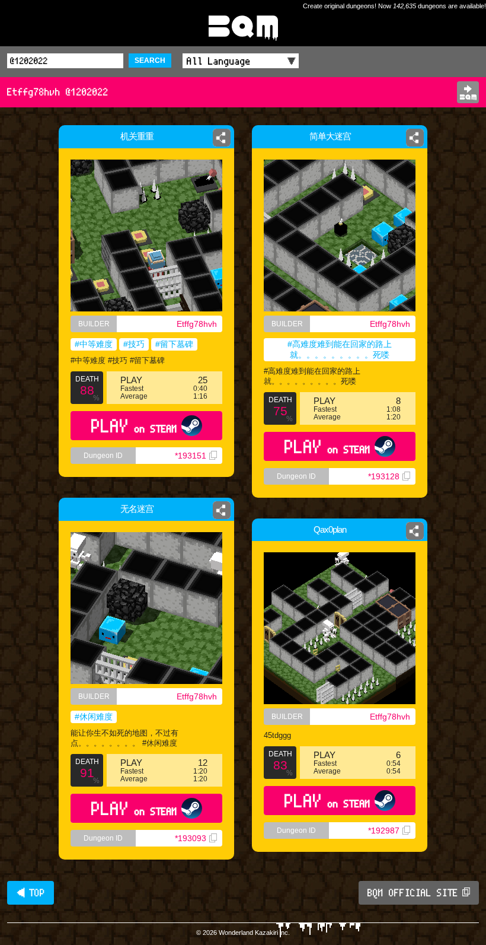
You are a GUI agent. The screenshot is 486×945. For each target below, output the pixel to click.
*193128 (383, 476)
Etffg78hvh (197, 324)
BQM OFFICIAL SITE (412, 893)
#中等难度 (94, 344)
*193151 (190, 455)
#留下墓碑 (174, 344)
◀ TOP (30, 893)
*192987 (383, 830)
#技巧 (134, 344)
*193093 (190, 838)
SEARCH (150, 60)
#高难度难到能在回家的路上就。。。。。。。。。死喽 (339, 349)
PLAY (134, 425)
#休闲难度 (94, 716)
